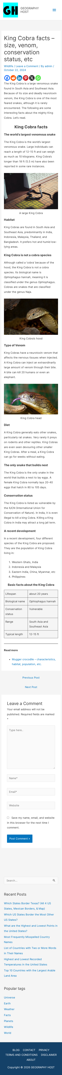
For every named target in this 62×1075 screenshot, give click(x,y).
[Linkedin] (19, 78)
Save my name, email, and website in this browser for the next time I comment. (31, 822)
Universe (9, 997)
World (7, 1032)
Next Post (31, 687)
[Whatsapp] (38, 78)
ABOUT (31, 1059)
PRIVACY (44, 1050)
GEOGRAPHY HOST (30, 9)
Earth (7, 1003)
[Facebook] (7, 78)
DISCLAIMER (49, 1054)
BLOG (16, 1050)
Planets (8, 1021)
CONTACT (29, 1050)
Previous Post (31, 677)
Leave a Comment (27, 66)
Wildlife (8, 66)
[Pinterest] (25, 78)
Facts (7, 1015)
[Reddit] (13, 78)
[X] (32, 78)
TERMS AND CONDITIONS (21, 1054)
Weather (9, 1009)
